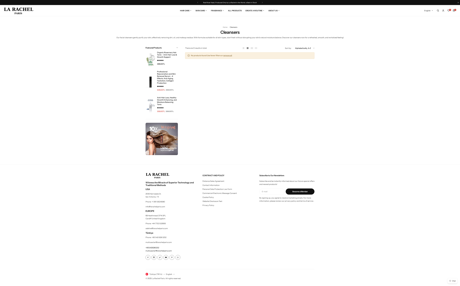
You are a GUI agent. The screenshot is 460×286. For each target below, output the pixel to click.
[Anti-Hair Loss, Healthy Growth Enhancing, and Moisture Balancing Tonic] (150, 105)
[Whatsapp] (177, 257)
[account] (443, 10)
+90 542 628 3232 (159, 237)
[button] (197, 2)
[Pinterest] (172, 257)
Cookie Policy (208, 197)
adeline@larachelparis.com (157, 228)
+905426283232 (152, 248)
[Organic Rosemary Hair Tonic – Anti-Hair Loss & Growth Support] (150, 59)
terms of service (306, 201)
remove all (227, 55)
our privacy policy (289, 201)
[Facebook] (148, 257)
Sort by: (288, 48)
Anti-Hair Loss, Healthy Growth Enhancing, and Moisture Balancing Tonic (167, 101)
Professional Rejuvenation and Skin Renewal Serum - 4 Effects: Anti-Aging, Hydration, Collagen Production (166, 77)
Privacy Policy (208, 205)
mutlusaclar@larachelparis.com (159, 242)
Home (225, 27)
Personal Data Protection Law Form (217, 189)
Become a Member (300, 191)
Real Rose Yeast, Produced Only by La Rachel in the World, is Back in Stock (230, 2)
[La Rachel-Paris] (19, 10)
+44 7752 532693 (159, 223)
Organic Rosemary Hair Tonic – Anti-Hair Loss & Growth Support (167, 54)
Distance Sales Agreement (213, 181)
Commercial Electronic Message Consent (219, 193)
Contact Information (211, 185)
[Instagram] (154, 257)
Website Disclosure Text (212, 201)
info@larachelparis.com (155, 206)
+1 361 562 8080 (158, 202)
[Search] (438, 10)
